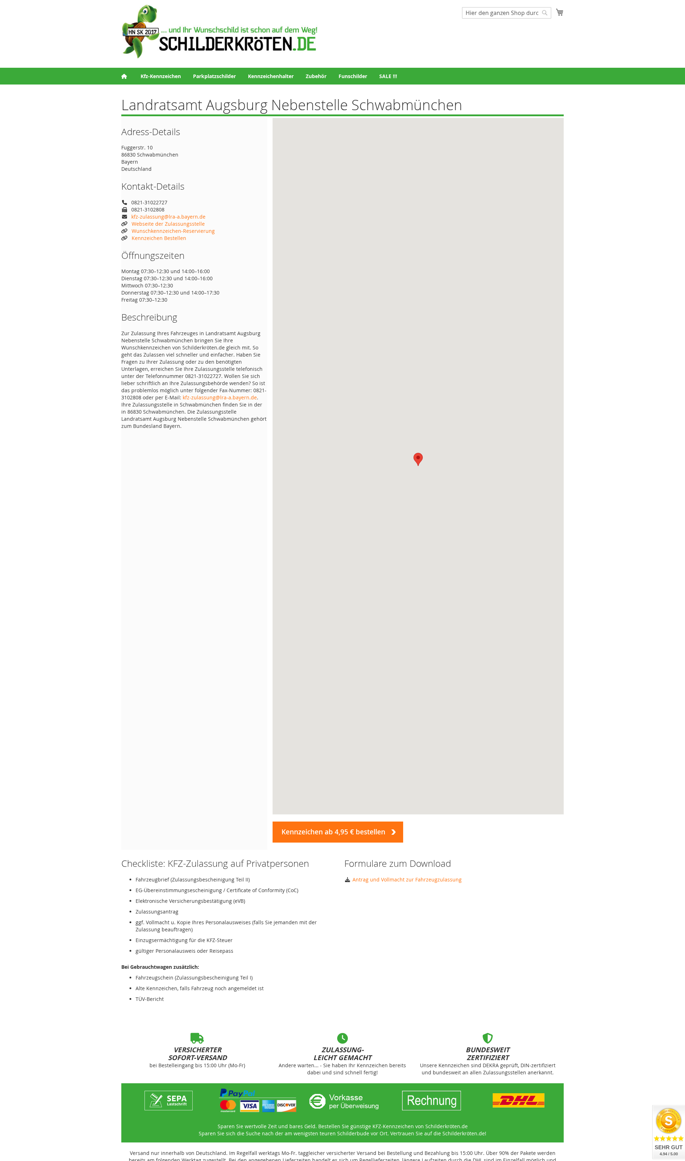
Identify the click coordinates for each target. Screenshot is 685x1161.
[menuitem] (160, 76)
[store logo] (219, 31)
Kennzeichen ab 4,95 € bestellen (333, 832)
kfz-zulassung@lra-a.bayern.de (168, 216)
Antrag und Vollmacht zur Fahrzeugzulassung (407, 879)
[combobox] (506, 13)
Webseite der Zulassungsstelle (168, 223)
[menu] (342, 76)
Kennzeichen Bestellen (159, 238)
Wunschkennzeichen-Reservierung (173, 230)
